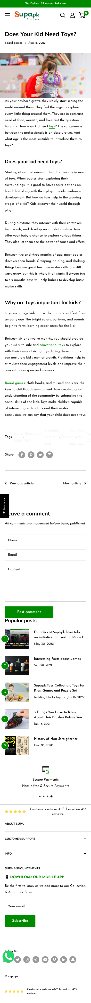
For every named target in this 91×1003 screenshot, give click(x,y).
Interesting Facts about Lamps (57, 659)
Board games (15, 383)
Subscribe (20, 921)
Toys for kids (81, 437)
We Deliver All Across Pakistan (45, 3)
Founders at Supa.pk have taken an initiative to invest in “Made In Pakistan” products (59, 635)
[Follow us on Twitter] (17, 959)
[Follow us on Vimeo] (54, 959)
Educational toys (34, 437)
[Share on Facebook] (21, 454)
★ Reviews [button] (4, 506)
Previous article (21, 483)
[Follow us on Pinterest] (36, 959)
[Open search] (63, 15)
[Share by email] (49, 454)
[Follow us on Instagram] (26, 959)
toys (52, 126)
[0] (82, 15)
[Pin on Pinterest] (31, 454)
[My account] (72, 15)
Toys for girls (72, 437)
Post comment (29, 612)
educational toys (52, 345)
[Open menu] (7, 15)
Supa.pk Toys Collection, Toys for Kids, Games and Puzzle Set (59, 688)
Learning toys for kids (52, 437)
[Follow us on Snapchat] (72, 959)
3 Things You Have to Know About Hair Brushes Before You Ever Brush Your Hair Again (58, 715)
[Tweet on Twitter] (40, 454)
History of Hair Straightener (55, 739)
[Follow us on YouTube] (45, 959)
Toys (64, 437)
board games (13, 42)
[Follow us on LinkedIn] (63, 959)
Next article (72, 483)
